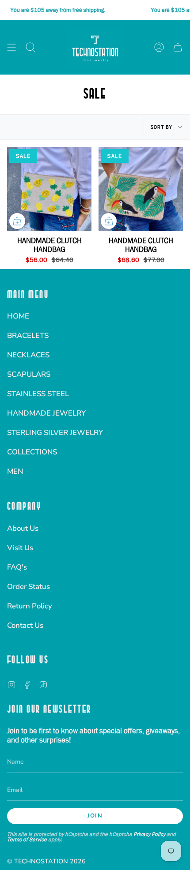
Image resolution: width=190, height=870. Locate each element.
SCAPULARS (28, 374)
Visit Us (20, 548)
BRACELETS (28, 335)
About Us (22, 528)
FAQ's (17, 567)
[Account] (159, 47)
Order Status (28, 586)
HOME (18, 316)
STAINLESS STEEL (38, 394)
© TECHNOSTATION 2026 (46, 861)
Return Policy (29, 606)
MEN (15, 471)
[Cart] (177, 47)
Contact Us (25, 625)
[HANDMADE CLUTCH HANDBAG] (49, 189)
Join (95, 816)
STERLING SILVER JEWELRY (55, 433)
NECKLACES (28, 355)
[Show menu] (11, 47)
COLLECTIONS (32, 452)
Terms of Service (27, 839)
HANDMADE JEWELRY (46, 413)
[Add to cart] (17, 221)
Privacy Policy (149, 834)
